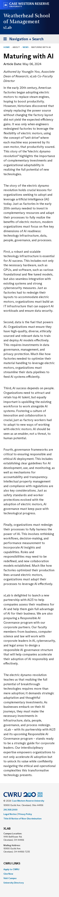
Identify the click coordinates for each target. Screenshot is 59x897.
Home (6, 47)
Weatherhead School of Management (26, 18)
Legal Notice (10, 814)
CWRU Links (11, 863)
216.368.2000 (10, 809)
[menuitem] (29, 869)
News (25, 47)
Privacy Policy (25, 814)
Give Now (8, 873)
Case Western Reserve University (28, 800)
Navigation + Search (22, 39)
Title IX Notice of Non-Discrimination (22, 818)
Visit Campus (10, 878)
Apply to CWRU (11, 869)
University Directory (13, 882)
